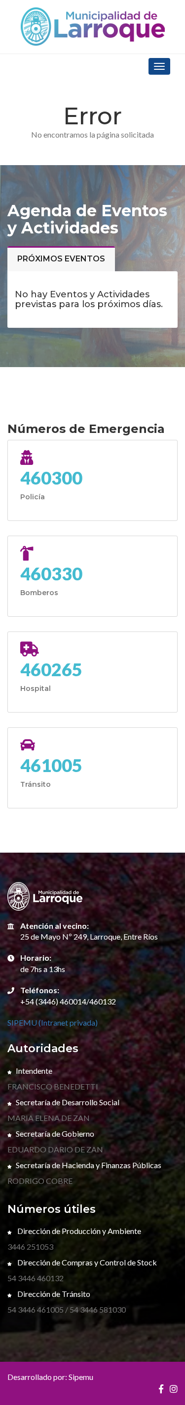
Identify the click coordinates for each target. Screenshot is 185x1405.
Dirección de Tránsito (53, 1293)
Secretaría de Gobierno (55, 1133)
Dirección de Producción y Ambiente (78, 1230)
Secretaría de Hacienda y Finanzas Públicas (88, 1165)
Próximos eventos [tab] (61, 258)
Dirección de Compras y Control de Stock (86, 1262)
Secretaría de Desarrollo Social (67, 1102)
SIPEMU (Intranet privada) (52, 1022)
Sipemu (81, 1376)
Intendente (34, 1070)
